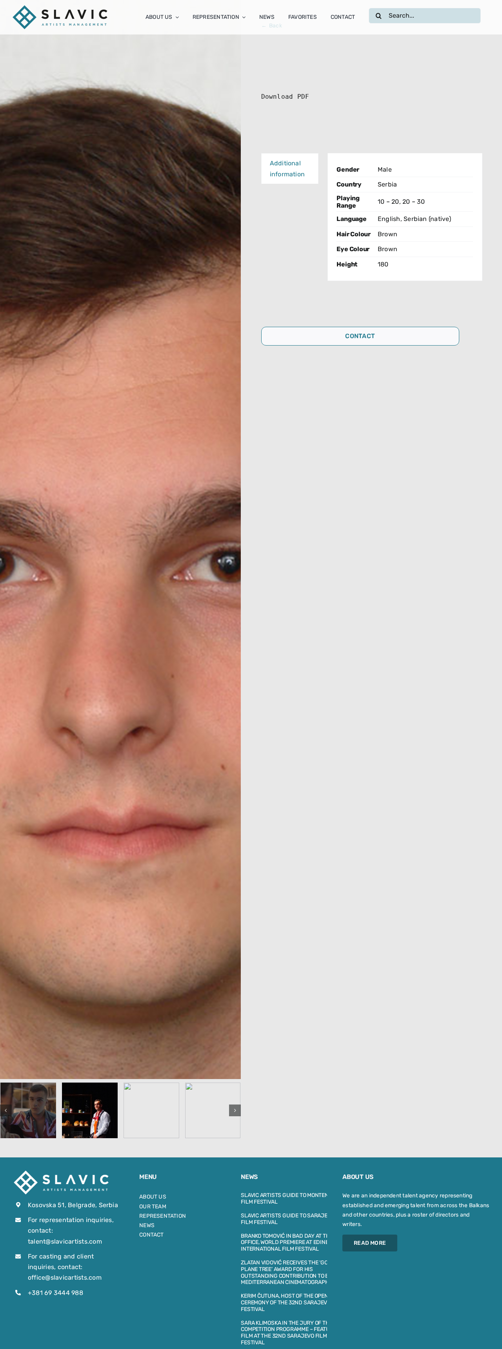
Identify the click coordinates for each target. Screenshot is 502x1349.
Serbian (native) (427, 219)
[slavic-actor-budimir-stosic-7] (151, 1110)
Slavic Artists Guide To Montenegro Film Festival (291, 1198)
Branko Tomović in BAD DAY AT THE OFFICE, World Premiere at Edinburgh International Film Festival (292, 1243)
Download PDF (285, 96)
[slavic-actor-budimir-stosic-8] (90, 1110)
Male (385, 169)
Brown (387, 234)
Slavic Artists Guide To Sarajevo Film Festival (287, 1219)
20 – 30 (413, 201)
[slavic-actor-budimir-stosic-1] (28, 1110)
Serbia (387, 184)
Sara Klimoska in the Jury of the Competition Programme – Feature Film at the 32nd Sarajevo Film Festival (288, 1333)
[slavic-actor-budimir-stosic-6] (213, 1110)
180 (383, 264)
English (389, 219)
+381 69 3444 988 (55, 1292)
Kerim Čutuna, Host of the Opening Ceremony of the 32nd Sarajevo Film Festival (292, 1303)
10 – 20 (388, 201)
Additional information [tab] (287, 168)
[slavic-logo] (61, 7)
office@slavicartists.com (65, 1277)
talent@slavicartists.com (65, 1241)
